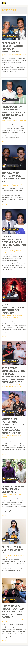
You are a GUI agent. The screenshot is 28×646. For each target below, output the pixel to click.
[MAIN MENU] (25, 2)
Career (10, 494)
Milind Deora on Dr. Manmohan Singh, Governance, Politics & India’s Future (14, 112)
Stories (24, 54)
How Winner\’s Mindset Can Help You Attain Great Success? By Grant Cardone (13, 611)
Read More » (5, 75)
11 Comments (5, 435)
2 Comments (5, 384)
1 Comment (5, 494)
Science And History (17, 54)
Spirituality (14, 184)
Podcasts (15, 494)
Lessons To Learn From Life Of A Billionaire (13, 489)
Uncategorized (22, 120)
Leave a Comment (6, 54)
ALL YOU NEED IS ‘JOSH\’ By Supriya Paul (12, 550)
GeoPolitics (15, 120)
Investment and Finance (15, 619)
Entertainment (13, 384)
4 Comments (5, 619)
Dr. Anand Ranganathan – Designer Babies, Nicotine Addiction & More (14, 242)
